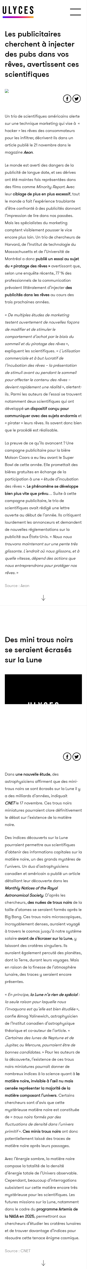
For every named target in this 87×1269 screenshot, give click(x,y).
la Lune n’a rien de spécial (54, 994)
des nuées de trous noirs (50, 902)
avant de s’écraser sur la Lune (45, 938)
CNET (10, 803)
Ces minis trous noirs (41, 1131)
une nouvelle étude (32, 774)
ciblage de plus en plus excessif (41, 194)
